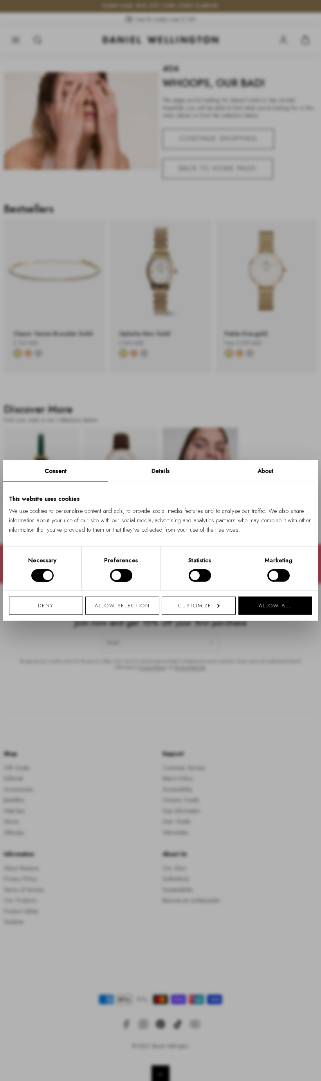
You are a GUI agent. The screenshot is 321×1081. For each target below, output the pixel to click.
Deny (46, 605)
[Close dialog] (296, 431)
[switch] (121, 575)
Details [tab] (160, 470)
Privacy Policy (195, 642)
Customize (194, 605)
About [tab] (266, 470)
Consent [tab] (56, 470)
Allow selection (122, 605)
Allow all (275, 605)
